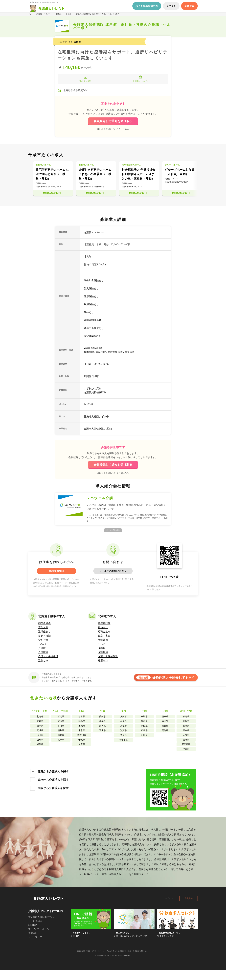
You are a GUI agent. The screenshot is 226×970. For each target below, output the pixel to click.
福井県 (61, 730)
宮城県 (40, 730)
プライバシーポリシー (39, 929)
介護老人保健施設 (48, 656)
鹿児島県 (186, 744)
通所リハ (43, 660)
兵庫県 (123, 721)
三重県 (102, 730)
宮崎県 (186, 739)
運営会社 (33, 933)
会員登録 (189, 898)
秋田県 (40, 735)
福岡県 (186, 716)
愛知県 (102, 716)
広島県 (144, 730)
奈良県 (123, 735)
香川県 (165, 721)
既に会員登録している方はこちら (113, 129)
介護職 (42, 648)
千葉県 (81, 739)
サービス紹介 (35, 921)
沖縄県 (186, 749)
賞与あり (43, 627)
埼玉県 (81, 744)
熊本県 (186, 730)
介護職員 (43, 652)
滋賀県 (123, 730)
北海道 (40, 716)
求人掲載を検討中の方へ (41, 917)
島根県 (144, 721)
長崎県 (186, 726)
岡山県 (144, 726)
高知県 (165, 730)
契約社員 (43, 639)
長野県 (61, 739)
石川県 (61, 726)
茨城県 (81, 726)
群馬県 (81, 721)
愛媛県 (165, 726)
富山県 (61, 721)
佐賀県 (186, 721)
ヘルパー (43, 644)
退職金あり (44, 631)
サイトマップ (35, 937)
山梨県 (61, 735)
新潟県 (61, 716)
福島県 (40, 744)
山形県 (40, 739)
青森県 (40, 721)
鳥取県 (144, 716)
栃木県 (81, 716)
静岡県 (102, 726)
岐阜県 (102, 721)
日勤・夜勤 (44, 635)
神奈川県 (81, 735)
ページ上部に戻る (113, 530)
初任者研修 (44, 623)
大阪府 (123, 716)
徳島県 (165, 716)
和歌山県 (123, 739)
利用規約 (33, 925)
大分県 (186, 735)
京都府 (123, 726)
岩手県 (40, 726)
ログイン (169, 898)
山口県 (144, 735)
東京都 (81, 730)
